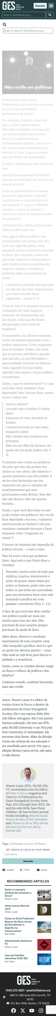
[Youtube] (31, 1010)
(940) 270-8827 (15, 990)
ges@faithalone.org (38, 990)
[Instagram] (41, 1010)
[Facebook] (13, 1010)
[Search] (50, 15)
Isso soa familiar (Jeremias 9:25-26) (16, 957)
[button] (51, 5)
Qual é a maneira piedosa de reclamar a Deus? (18, 892)
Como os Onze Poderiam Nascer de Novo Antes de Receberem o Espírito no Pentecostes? (19, 924)
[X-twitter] (22, 1010)
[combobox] (24, 15)
